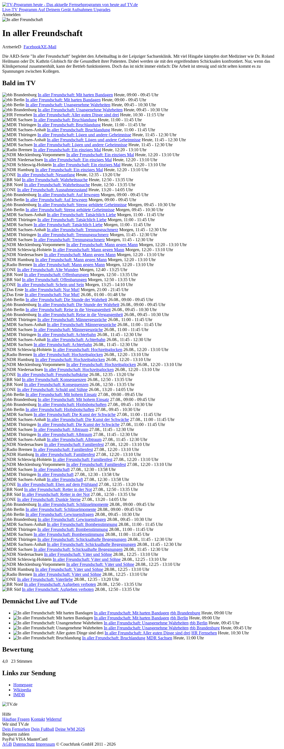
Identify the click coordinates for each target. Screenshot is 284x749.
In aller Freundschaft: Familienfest (74, 444)
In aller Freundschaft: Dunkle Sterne (49, 499)
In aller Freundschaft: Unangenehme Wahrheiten (68, 104)
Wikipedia (22, 689)
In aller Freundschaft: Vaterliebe (45, 579)
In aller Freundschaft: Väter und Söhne (78, 554)
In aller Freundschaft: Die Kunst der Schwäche (75, 414)
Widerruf (54, 719)
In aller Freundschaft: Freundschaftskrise (52, 374)
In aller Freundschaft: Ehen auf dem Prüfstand (57, 484)
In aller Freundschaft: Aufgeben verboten (60, 584)
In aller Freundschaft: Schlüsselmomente (73, 504)
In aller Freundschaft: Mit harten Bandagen (75, 94)
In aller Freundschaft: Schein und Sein (50, 284)
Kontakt (38, 719)
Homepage (22, 684)
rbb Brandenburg (185, 613)
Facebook (32, 46)
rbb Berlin (179, 618)
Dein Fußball (42, 729)
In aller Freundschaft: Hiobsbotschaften (72, 404)
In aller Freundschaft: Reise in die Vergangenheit (68, 309)
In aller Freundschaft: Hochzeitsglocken (87, 349)
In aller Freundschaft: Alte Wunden (47, 269)
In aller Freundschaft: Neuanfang (46, 174)
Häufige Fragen (16, 719)
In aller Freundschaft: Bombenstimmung (82, 524)
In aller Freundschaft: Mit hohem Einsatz (61, 394)
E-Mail (50, 46)
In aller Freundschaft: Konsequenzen (54, 379)
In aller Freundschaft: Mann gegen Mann (102, 244)
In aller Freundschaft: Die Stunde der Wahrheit (66, 299)
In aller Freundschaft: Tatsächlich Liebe (81, 214)
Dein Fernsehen (16, 729)
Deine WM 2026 (70, 729)
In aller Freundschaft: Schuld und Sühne (52, 389)
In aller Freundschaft (52, 469)
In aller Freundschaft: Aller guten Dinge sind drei (76, 114)
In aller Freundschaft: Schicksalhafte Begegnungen (81, 539)
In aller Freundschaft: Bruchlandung (65, 119)
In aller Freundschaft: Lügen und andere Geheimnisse (84, 134)
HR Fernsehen (204, 633)
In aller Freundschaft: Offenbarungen (56, 274)
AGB (7, 744)
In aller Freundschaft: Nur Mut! (52, 289)
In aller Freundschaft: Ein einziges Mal (67, 149)
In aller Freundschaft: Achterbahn (66, 334)
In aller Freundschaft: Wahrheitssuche (55, 179)
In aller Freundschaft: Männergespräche (72, 319)
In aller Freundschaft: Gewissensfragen (60, 514)
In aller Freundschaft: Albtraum (61, 429)
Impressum (45, 744)
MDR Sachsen (159, 637)
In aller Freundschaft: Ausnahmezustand (52, 189)
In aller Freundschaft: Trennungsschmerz (82, 229)
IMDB (19, 694)
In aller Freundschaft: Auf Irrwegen (69, 194)
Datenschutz (24, 744)
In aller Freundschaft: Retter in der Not (58, 489)
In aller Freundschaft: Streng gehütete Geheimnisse (82, 204)
